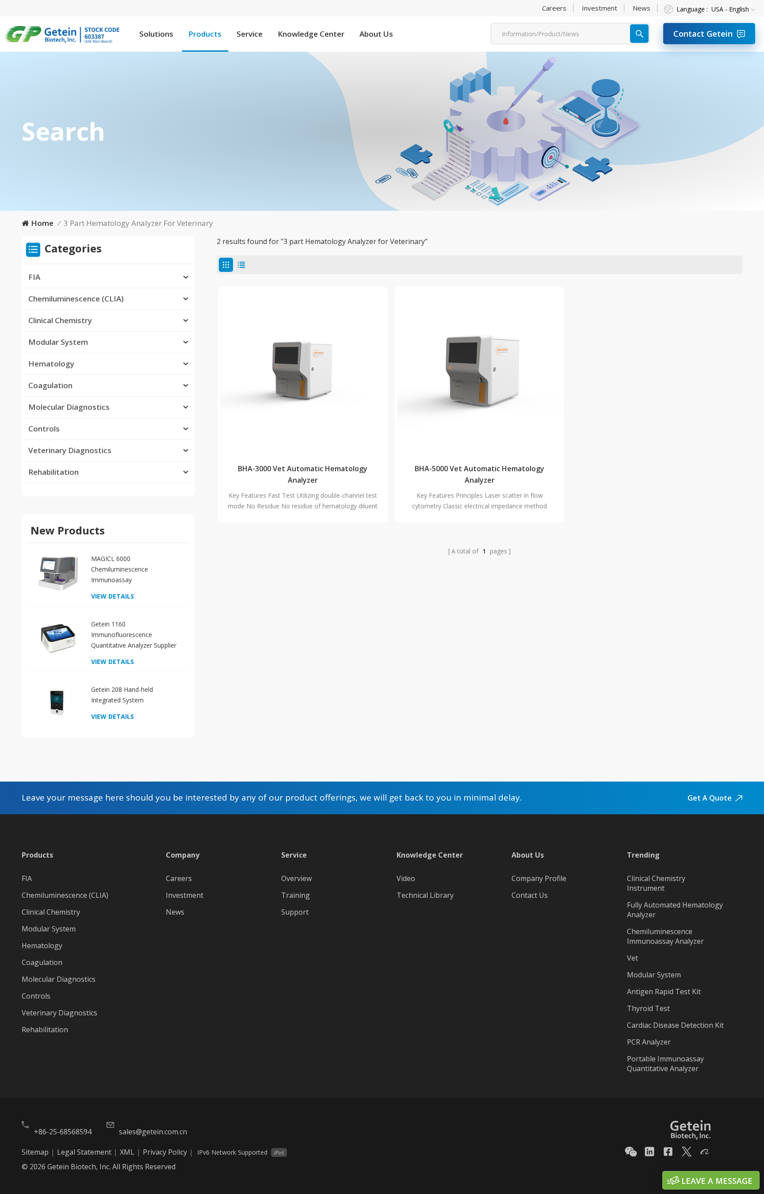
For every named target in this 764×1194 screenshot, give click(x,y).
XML (127, 1152)
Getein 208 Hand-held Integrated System (122, 694)
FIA (34, 277)
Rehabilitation (53, 472)
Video (406, 878)
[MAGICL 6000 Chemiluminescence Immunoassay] (58, 572)
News (641, 8)
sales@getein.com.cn (153, 1132)
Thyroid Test (648, 1008)
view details (112, 596)
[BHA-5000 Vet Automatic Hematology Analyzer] (479, 371)
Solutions (156, 34)
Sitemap (35, 1152)
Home (42, 223)
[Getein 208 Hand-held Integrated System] (58, 703)
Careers (554, 8)
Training (295, 895)
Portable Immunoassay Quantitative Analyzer (665, 1063)
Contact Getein (703, 33)
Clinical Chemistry (60, 320)
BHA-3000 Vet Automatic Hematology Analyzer (302, 474)
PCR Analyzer (649, 1042)
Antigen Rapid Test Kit (664, 991)
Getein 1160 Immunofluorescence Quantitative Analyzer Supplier (133, 634)
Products (205, 34)
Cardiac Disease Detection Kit (675, 1025)
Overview (296, 878)
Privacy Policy (165, 1152)
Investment (599, 8)
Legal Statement (84, 1152)
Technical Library (425, 895)
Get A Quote (710, 798)
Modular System (58, 342)
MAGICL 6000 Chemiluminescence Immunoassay (119, 569)
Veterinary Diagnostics (69, 450)
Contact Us (530, 895)
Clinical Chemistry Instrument (656, 883)
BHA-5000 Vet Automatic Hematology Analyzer (479, 474)
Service (250, 34)
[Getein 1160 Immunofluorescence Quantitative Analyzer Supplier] (58, 638)
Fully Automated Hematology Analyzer (675, 909)
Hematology (51, 364)
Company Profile (539, 878)
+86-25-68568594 (63, 1132)
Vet (632, 958)
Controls (44, 428)
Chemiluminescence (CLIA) (76, 299)
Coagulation (50, 385)
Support (295, 912)
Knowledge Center (311, 34)
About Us (376, 34)
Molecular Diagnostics (69, 407)
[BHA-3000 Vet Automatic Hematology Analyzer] (303, 371)
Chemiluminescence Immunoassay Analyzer (665, 936)
